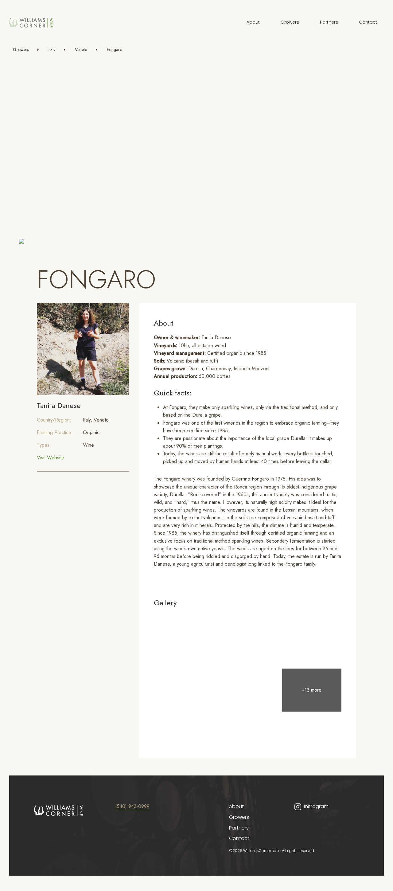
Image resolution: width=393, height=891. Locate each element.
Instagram (316, 806)
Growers (290, 22)
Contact (368, 22)
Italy (52, 49)
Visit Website (50, 457)
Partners (329, 22)
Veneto (81, 49)
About (253, 22)
